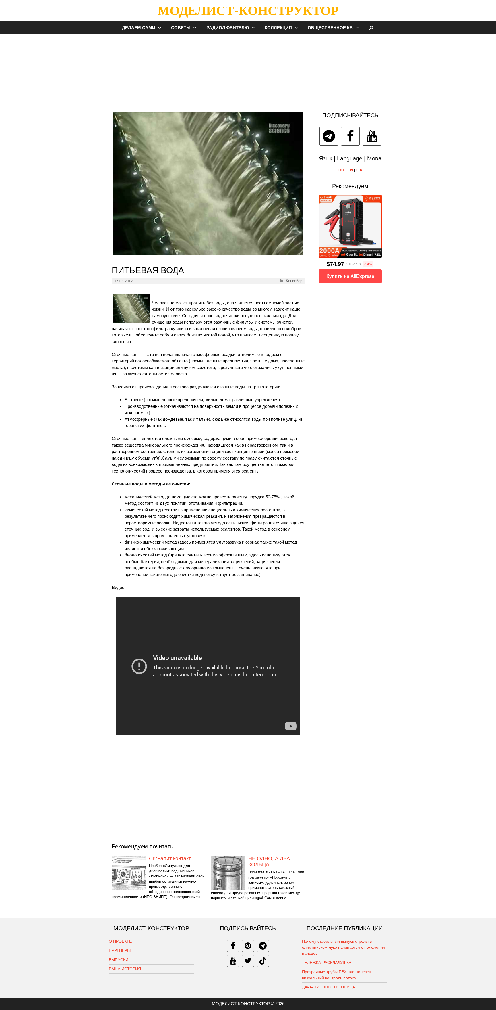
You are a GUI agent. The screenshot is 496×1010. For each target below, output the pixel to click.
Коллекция (278, 27)
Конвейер (294, 281)
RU (341, 170)
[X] (248, 961)
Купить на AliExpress (350, 276)
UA (359, 170)
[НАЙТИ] (371, 27)
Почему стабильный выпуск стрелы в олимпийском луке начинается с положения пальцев (343, 947)
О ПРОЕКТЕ (120, 941)
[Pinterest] (248, 946)
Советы (181, 27)
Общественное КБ (330, 27)
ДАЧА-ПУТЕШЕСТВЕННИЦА (328, 987)
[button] (161, 27)
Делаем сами (138, 27)
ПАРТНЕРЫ (120, 950)
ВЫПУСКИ (118, 959)
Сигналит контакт (170, 858)
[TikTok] (263, 961)
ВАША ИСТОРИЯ (125, 969)
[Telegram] (328, 136)
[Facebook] (350, 136)
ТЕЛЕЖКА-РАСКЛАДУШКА (326, 962)
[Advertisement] (248, 70)
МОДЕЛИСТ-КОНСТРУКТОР (248, 10)
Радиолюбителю (227, 27)
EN (350, 170)
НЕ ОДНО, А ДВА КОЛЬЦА (269, 862)
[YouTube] (372, 136)
